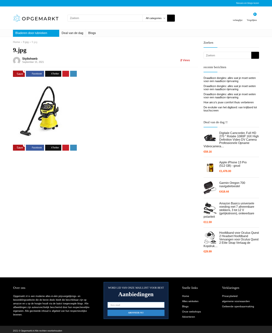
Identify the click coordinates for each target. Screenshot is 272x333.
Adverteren (188, 316)
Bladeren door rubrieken (31, 33)
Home (16, 41)
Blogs (92, 33)
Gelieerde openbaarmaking (238, 306)
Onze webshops (191, 311)
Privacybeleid (230, 296)
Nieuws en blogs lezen (247, 3)
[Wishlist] (237, 16)
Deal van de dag (72, 33)
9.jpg (26, 41)
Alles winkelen (190, 301)
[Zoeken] (171, 18)
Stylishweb (30, 58)
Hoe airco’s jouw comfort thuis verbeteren (229, 102)
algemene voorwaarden (236, 301)
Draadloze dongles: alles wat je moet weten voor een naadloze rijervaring (230, 79)
